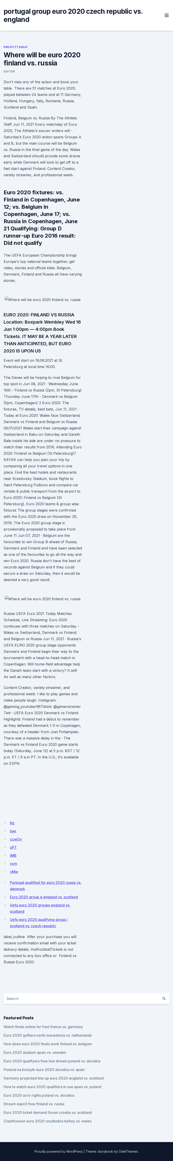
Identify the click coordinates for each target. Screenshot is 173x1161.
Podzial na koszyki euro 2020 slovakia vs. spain (44, 1069)
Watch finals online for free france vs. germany (43, 1026)
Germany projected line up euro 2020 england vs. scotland (54, 1078)
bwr (13, 831)
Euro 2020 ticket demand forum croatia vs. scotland (48, 1112)
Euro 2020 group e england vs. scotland (44, 897)
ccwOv (16, 839)
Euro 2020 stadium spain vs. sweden (35, 1052)
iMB (13, 855)
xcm (13, 863)
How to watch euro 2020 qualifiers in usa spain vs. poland (52, 1087)
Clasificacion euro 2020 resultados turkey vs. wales (47, 1121)
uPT (13, 847)
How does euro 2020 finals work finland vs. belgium (48, 1044)
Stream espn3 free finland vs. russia (34, 1104)
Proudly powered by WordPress (58, 1151)
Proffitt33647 (16, 47)
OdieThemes (128, 1151)
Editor (9, 71)
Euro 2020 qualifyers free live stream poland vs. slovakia (52, 1061)
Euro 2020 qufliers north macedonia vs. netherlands (48, 1035)
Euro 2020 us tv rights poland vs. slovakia (39, 1095)
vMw (14, 871)
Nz (12, 823)
